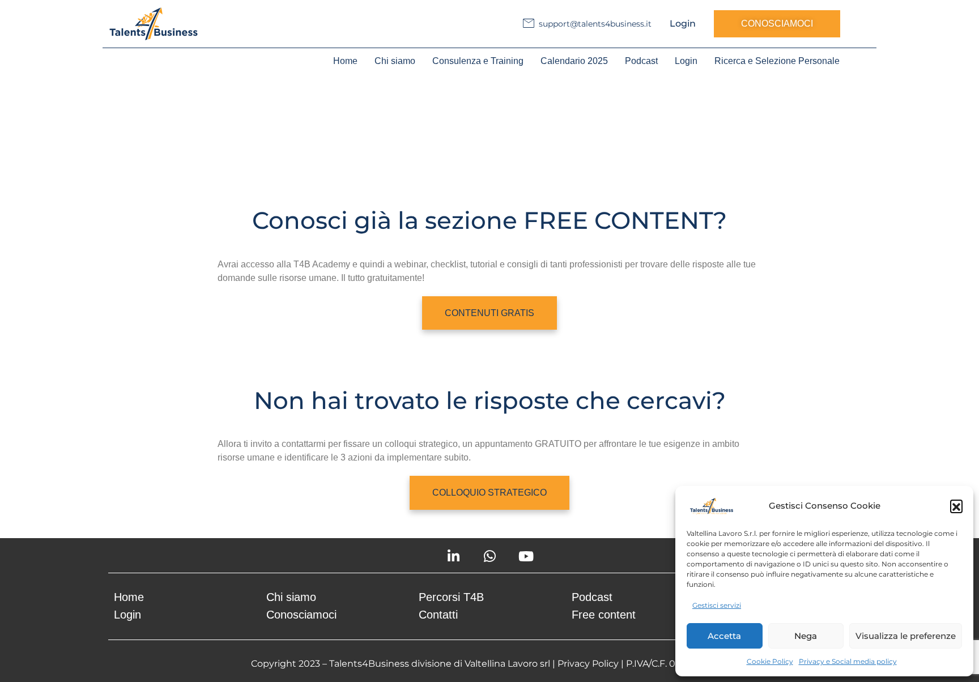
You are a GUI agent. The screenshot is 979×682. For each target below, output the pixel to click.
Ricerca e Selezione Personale (777, 61)
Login (683, 23)
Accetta (724, 635)
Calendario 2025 (574, 61)
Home (345, 61)
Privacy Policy (588, 663)
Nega (805, 635)
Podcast (641, 61)
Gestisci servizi (716, 605)
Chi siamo (394, 61)
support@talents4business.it (595, 24)
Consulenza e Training (477, 61)
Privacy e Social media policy (848, 661)
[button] (956, 506)
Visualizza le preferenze (905, 635)
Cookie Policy (770, 661)
